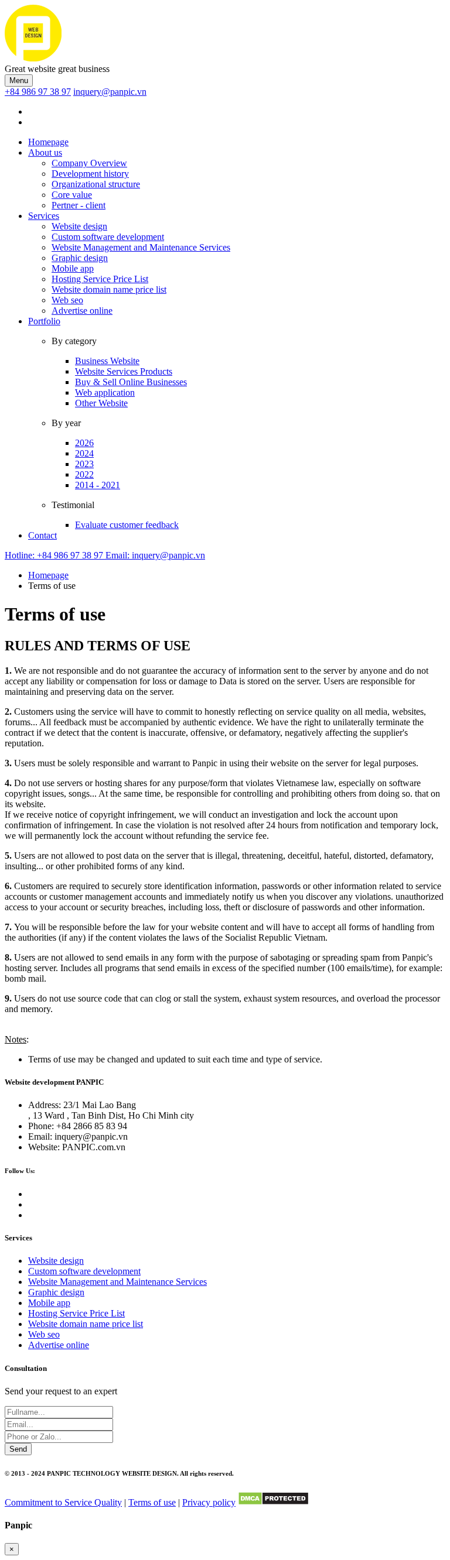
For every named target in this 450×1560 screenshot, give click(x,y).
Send (18, 1449)
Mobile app (73, 268)
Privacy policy (209, 1502)
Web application (105, 392)
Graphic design (80, 258)
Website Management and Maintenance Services (141, 247)
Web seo (67, 300)
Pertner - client (78, 205)
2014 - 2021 (97, 485)
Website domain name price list (109, 289)
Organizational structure (96, 184)
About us (45, 152)
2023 (84, 464)
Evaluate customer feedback (127, 525)
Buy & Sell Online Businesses (131, 382)
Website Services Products (123, 371)
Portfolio (44, 321)
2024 (84, 453)
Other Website (101, 403)
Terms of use (152, 1502)
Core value (72, 195)
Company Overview (89, 163)
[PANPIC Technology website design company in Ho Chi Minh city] (33, 58)
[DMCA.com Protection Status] (273, 1502)
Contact (42, 535)
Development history (90, 174)
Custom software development (108, 237)
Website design (79, 226)
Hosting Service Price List (100, 279)
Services (43, 216)
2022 (84, 474)
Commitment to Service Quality (63, 1502)
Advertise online (82, 311)
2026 (84, 443)
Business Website (107, 361)
